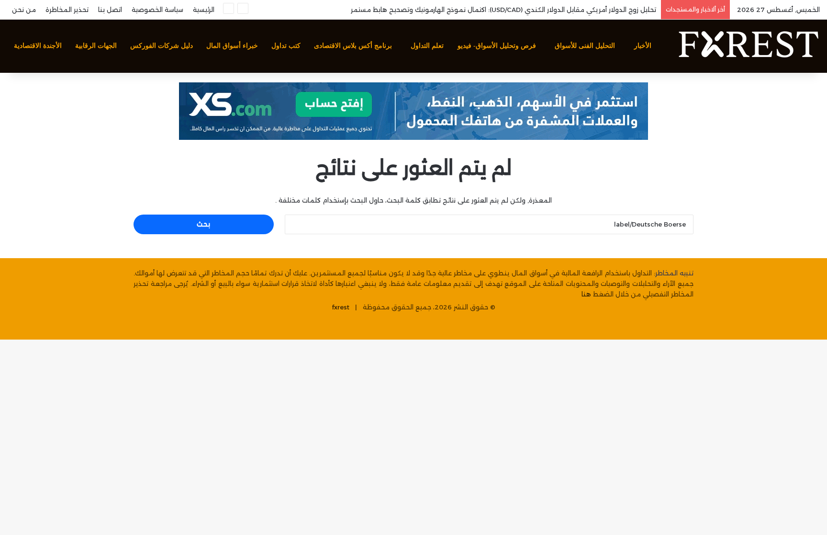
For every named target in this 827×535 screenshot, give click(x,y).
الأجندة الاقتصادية (38, 45)
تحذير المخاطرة (67, 9)
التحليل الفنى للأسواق (585, 45)
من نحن (24, 9)
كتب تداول (286, 45)
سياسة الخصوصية (157, 9)
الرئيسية (203, 9)
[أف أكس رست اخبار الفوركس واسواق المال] (748, 46)
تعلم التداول (427, 45)
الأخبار (642, 45)
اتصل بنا (110, 9)
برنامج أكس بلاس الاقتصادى (353, 45)
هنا (586, 294)
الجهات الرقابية (96, 45)
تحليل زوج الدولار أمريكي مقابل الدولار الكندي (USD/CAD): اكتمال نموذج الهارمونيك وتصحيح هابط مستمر (503, 9)
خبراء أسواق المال (232, 45)
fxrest (340, 307)
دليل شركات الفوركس (161, 45)
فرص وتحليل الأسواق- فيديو (497, 45)
